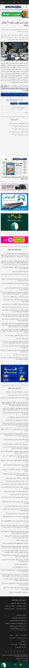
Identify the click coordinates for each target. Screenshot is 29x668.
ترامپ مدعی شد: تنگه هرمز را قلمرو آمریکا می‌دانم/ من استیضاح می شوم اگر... (16, 288)
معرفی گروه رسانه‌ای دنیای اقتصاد (18, 603)
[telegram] (10, 100)
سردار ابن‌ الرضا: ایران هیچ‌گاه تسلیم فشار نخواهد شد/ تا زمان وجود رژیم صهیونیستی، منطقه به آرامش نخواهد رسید (14, 551)
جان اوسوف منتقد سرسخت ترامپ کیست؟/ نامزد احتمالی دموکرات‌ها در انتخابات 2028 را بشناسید (15, 447)
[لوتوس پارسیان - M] (14, 665)
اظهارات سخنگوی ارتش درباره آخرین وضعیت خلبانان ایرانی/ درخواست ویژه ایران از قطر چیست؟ (15, 310)
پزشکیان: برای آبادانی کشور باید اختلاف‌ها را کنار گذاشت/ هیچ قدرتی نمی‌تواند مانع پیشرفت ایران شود (14, 532)
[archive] (6, 651)
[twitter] (16, 100)
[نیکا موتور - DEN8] (14, 186)
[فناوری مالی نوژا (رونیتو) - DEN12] (14, 373)
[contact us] (9, 651)
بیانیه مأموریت (14, 644)
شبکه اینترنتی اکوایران (9, 606)
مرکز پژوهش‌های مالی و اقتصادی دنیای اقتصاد (15, 623)
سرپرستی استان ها (22, 638)
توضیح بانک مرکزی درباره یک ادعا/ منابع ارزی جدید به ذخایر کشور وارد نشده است (15, 584)
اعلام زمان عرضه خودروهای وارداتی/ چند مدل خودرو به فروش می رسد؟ (14, 429)
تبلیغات (16, 635)
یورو (13, 2)
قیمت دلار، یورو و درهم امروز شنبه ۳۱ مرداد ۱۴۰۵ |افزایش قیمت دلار (15, 502)
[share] (11, 651)
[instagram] (23, 651)
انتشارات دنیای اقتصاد (21, 615)
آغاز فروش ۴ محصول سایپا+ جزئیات (20, 271)
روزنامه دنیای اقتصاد (21, 606)
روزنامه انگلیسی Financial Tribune (18, 629)
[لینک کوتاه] (21, 100)
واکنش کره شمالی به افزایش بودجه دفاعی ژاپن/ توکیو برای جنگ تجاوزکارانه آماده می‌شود (15, 556)
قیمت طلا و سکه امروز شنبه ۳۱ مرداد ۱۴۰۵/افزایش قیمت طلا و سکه (15, 521)
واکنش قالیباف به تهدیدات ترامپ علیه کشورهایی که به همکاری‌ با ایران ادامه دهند (14, 351)
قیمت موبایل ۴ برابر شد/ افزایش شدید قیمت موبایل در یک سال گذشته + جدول (15, 268)
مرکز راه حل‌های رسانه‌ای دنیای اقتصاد (17, 626)
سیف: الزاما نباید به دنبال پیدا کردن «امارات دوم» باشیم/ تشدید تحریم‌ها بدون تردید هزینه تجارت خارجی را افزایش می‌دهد (14, 293)
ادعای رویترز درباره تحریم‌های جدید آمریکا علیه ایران (17, 420)
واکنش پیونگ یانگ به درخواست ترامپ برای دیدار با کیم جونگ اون (14, 398)
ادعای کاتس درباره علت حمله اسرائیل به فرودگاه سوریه (16, 506)
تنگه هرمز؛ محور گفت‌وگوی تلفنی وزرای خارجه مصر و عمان (15, 543)
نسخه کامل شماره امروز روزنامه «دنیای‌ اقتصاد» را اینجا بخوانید (14, 178)
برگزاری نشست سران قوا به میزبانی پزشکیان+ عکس (17, 478)
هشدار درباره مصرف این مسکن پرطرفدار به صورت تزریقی (15, 297)
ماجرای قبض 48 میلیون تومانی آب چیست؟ (18, 592)
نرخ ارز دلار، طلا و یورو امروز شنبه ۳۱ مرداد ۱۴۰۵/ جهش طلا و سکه (15, 498)
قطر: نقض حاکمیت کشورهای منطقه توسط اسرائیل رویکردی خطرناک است (15, 413)
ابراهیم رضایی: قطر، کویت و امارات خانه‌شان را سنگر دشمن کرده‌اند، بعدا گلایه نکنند (15, 456)
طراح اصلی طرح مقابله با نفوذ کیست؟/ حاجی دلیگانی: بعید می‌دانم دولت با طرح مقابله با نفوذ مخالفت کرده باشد (15, 342)
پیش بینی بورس (23, 103)
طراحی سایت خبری (23, 660)
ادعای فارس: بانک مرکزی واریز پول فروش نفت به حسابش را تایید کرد (15, 470)
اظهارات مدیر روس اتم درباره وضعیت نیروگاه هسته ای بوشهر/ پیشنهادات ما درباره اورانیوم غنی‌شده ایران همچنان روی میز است (14, 527)
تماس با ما (23, 635)
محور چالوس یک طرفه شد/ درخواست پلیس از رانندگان (16, 491)
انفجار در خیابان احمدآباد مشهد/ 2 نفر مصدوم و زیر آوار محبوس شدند (16, 465)
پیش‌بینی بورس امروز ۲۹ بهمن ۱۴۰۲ (20, 126)
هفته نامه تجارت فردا (21, 609)
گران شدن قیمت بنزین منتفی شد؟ (20, 355)
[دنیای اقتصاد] (13, 7)
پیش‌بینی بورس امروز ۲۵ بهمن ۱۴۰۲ (20, 129)
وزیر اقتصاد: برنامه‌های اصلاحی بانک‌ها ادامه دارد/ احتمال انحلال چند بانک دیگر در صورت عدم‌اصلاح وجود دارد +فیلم (15, 409)
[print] (7, 100)
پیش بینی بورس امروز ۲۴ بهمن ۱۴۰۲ (20, 134)
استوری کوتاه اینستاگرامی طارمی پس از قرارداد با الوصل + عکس (15, 440)
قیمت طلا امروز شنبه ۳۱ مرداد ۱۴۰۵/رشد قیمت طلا (17, 513)
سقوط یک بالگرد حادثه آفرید (22, 338)
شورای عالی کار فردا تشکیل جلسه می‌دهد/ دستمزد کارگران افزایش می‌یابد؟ (15, 300)
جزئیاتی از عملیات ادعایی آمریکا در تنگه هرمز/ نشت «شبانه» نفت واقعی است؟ (15, 346)
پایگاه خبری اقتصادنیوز (9, 609)
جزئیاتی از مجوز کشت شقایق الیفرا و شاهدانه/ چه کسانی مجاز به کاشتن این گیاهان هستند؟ (14, 358)
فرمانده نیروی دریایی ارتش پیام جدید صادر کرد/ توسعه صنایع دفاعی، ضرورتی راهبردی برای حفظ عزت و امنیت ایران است (14, 315)
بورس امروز (13, 103)
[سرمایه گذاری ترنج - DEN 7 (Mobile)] (14, 14)
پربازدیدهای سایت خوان (14, 250)
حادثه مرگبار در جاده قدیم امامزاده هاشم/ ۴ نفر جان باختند (15, 307)
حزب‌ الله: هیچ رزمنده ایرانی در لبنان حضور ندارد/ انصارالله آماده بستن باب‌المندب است (15, 474)
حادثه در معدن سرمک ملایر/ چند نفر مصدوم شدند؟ (16, 481)
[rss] (14, 651)
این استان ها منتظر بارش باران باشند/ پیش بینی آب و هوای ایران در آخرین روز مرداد (15, 279)
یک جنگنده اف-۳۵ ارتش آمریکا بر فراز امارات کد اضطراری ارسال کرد (14, 275)
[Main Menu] (26, 6)
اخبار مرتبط (14, 120)
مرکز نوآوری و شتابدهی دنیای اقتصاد (18, 620)
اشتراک (11, 635)
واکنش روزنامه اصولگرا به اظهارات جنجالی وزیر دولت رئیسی (15, 304)
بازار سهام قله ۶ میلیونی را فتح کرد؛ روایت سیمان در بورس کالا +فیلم (14, 461)
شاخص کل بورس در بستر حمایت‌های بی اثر (18, 132)
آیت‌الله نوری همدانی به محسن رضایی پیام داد (18, 395)
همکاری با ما (12, 638)
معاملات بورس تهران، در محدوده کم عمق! (19, 123)
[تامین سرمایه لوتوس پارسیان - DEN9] (14, 222)
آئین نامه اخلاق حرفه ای (20, 647)
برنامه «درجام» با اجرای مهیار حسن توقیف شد (18, 417)
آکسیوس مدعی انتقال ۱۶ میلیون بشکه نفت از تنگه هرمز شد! (15, 484)
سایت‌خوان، (22, 94)
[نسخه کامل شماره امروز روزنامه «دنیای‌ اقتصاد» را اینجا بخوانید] (14, 166)
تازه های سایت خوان (14, 388)
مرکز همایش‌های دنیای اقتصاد (19, 618)
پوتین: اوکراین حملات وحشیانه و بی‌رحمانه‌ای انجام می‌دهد (15, 444)
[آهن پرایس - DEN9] (14, 202)
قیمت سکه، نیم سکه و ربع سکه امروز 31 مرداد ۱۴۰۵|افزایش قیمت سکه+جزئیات (15, 509)
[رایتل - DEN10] (14, 239)
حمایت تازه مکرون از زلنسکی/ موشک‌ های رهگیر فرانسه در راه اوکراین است (14, 487)
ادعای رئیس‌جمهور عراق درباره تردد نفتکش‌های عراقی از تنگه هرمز (15, 284)
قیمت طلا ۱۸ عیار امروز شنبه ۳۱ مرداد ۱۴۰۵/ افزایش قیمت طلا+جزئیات (15, 517)
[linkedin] (13, 100)
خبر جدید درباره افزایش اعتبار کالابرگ (20, 567)
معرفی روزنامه (23, 644)
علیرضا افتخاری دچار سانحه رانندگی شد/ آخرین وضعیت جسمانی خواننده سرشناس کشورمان (16, 536)
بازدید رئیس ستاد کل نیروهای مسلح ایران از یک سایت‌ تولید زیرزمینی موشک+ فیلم (15, 319)
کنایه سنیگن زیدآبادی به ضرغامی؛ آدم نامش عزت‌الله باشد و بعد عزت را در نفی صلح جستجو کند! (14, 452)
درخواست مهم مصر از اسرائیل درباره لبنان (19, 494)
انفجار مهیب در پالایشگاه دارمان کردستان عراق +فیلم (16, 392)
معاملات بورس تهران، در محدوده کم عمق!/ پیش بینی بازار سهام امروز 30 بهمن (14, 88)
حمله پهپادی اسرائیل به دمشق (21, 564)
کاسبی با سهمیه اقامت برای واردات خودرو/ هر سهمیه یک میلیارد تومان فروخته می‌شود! (15, 579)
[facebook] (18, 100)
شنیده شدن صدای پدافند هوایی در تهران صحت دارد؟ (16, 335)
